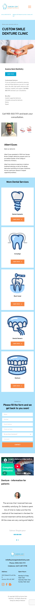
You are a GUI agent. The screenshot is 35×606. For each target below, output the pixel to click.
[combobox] (17, 434)
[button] (29, 6)
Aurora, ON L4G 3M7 (8, 579)
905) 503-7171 (8, 14)
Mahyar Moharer (20, 600)
